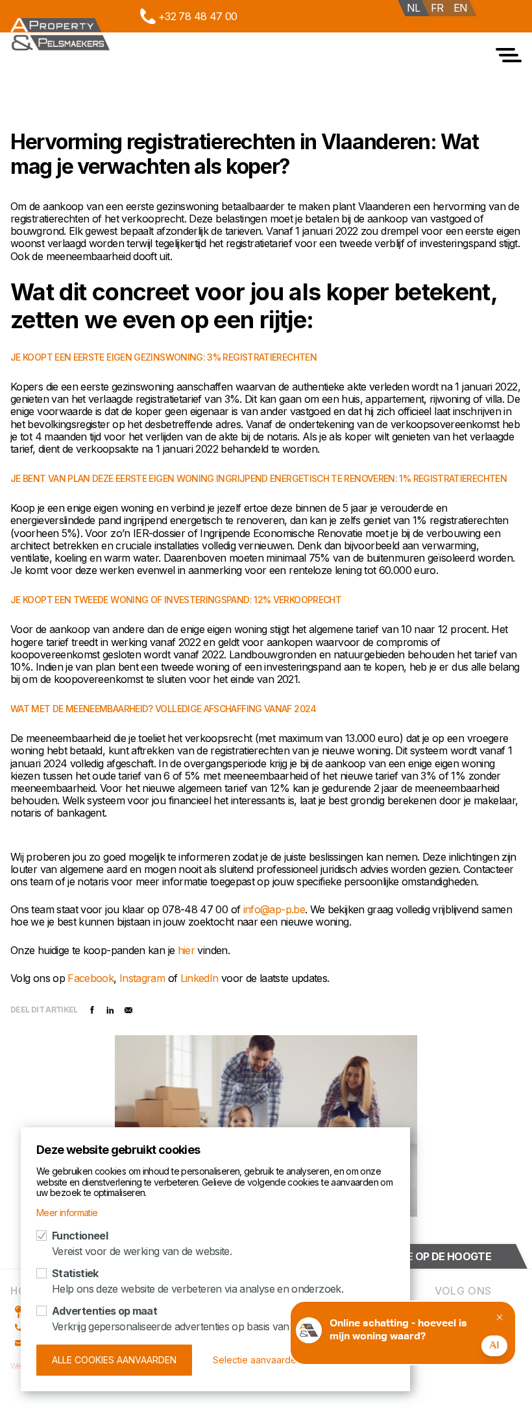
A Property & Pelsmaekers (60, 34)
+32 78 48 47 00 (197, 16)
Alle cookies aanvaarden (114, 1359)
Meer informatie (66, 1212)
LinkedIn (200, 978)
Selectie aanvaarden (257, 1359)
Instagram (143, 978)
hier (188, 950)
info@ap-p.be (274, 909)
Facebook (90, 978)
